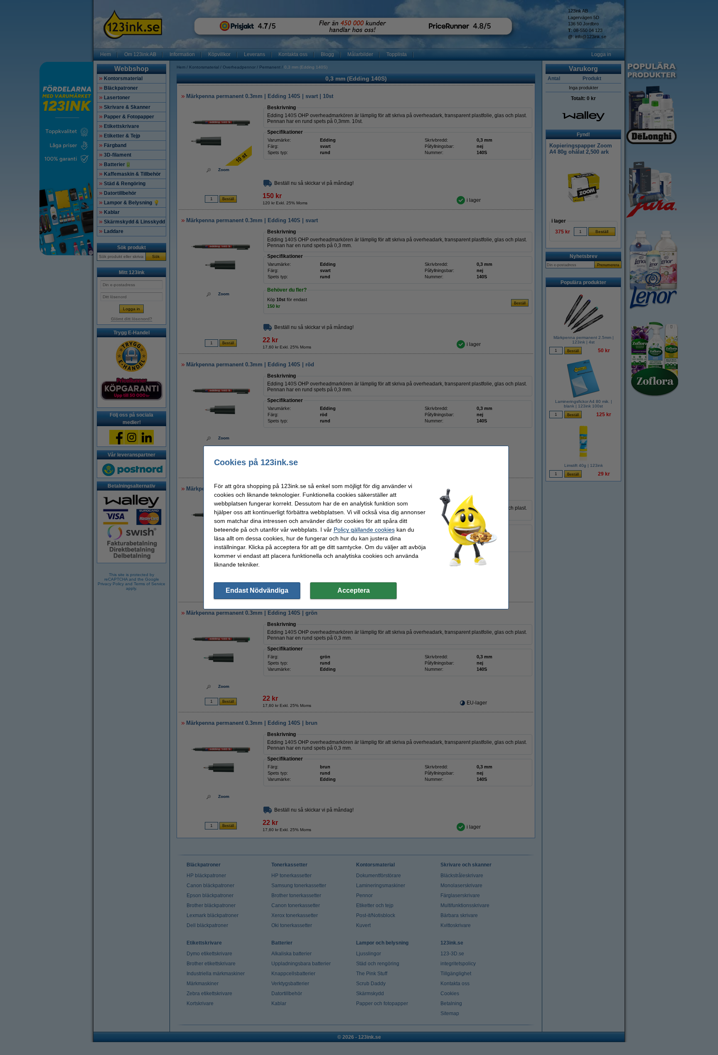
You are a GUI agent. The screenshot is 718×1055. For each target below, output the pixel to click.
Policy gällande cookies (364, 529)
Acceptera (353, 590)
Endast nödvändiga (257, 590)
